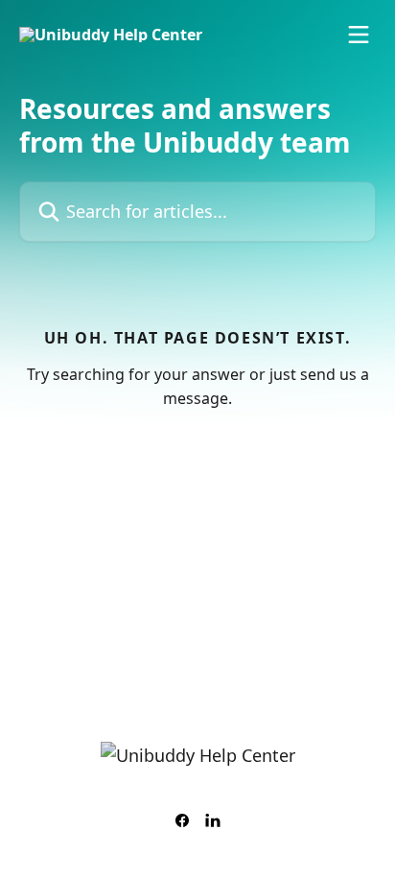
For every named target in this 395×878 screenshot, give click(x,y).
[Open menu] (358, 34)
